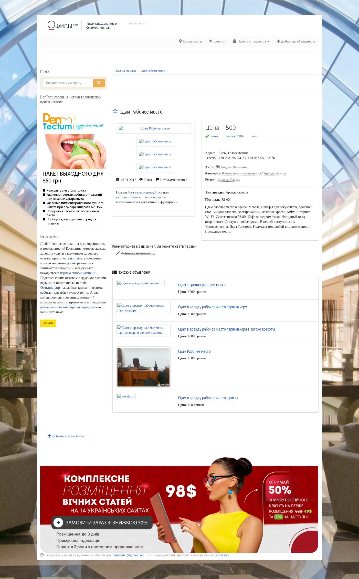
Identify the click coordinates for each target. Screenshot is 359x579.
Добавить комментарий (138, 253)
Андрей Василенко (234, 167)
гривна (214, 136)
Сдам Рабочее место (153, 70)
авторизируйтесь (128, 197)
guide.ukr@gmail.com (129, 555)
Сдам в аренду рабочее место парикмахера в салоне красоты (226, 329)
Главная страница (126, 70)
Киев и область (229, 179)
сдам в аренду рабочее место (202, 284)
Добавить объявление (297, 41)
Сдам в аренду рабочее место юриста (208, 397)
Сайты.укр (221, 555)
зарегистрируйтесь (148, 192)
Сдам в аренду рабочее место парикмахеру (212, 307)
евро (254, 136)
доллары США (235, 136)
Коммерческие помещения (241, 173)
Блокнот (219, 41)
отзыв (78, 258)
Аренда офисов (275, 173)
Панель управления (251, 41)
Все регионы (192, 41)
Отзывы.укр (50, 288)
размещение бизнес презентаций (64, 307)
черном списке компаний (78, 273)
